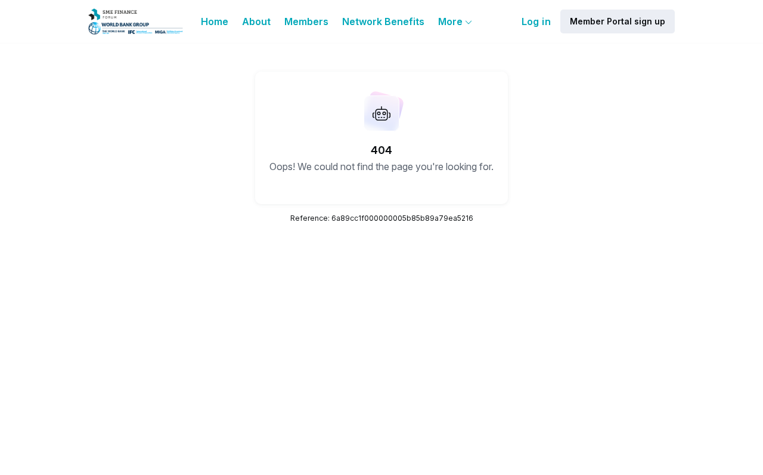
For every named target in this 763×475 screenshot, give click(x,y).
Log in (536, 21)
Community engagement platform (542, 439)
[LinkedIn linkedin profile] (541, 335)
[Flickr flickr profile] (565, 335)
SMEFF (350, 365)
